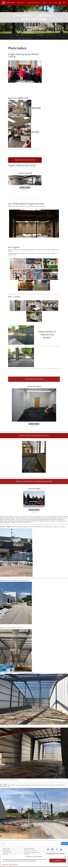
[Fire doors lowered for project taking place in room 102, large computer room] (50, 305)
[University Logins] (60, 2)
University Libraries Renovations (34, 17)
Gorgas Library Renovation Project (24, 35)
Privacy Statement (13, 864)
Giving (56, 2)
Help (50, 2)
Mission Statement (7, 850)
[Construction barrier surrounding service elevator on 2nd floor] (18, 305)
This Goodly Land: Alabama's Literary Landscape (32, 853)
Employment (5, 854)
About (44, 2)
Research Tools (20, 2)
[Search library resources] (64, 2)
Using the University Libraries (33, 2)
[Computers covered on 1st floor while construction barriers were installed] (34, 316)
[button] (65, 856)
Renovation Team (51, 35)
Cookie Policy (5, 864)
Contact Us (12, 38)
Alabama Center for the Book (30, 850)
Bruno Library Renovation (24, 38)
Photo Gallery (40, 35)
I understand (57, 860)
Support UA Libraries (7, 852)
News (11, 35)
